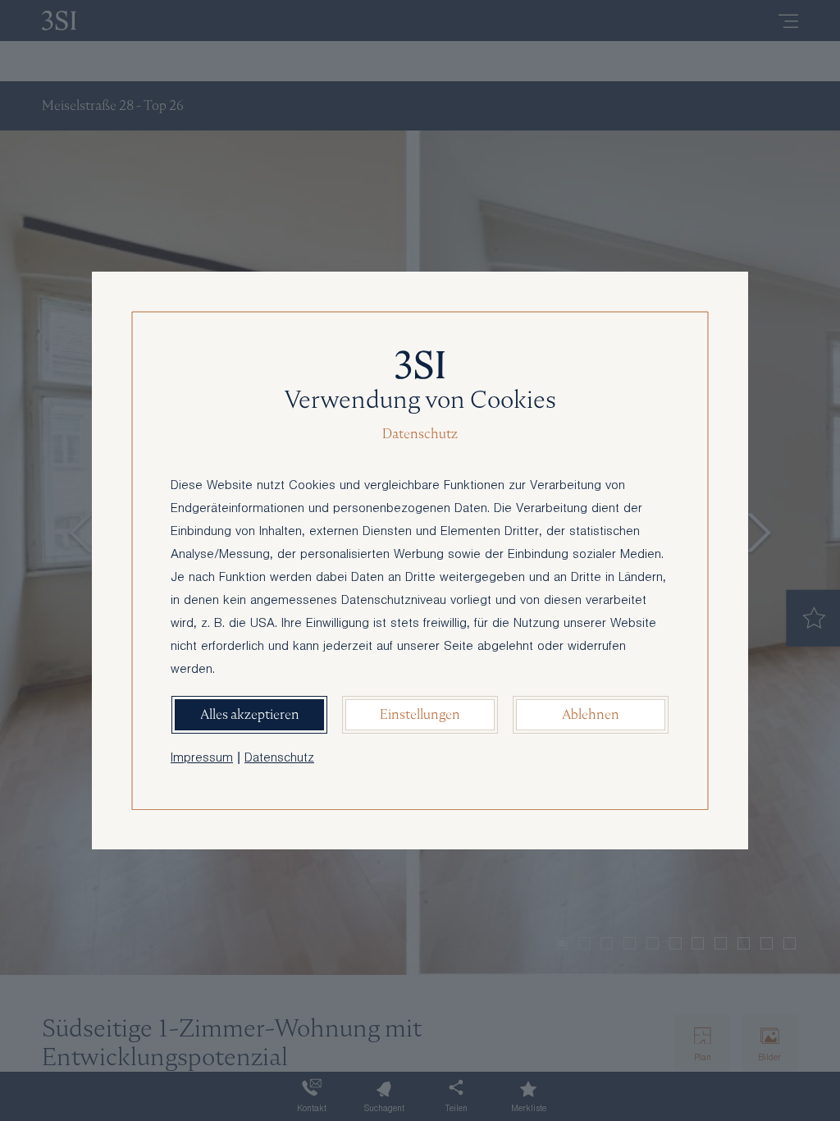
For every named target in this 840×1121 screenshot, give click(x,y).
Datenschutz (279, 759)
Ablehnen (590, 714)
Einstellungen (420, 714)
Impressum (202, 759)
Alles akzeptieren (249, 714)
